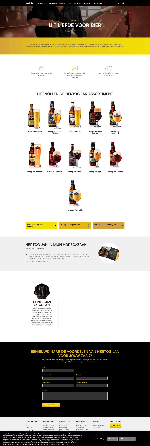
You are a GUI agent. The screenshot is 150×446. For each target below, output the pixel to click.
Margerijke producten (81, 425)
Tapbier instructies (63, 424)
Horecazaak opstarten (47, 431)
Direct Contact (96, 427)
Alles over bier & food (81, 424)
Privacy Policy (65, 444)
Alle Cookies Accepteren (128, 439)
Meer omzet (77, 3)
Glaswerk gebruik (63, 425)
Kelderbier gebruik (64, 429)
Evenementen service (47, 427)
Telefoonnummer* (82, 382)
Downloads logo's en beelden (35, 225)
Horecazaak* (46, 375)
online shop (116, 425)
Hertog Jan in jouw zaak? (71, 224)
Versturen (51, 405)
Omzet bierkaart (80, 427)
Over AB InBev (86, 3)
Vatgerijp (44, 308)
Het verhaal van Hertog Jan (105, 224)
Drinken (27, 425)
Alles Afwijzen (112, 439)
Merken (70, 3)
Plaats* (78, 375)
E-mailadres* (46, 382)
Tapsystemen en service (48, 429)
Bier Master (62, 431)
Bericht (44, 390)
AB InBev (95, 424)
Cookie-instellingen (99, 439)
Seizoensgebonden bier (82, 429)
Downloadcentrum (47, 424)
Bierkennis (62, 3)
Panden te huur (97, 3)
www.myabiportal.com (91, 362)
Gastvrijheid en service (82, 431)
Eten (27, 424)
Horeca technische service (49, 425)
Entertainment (29, 427)
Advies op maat (42, 3)
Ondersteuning (53, 3)
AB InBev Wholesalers (98, 425)
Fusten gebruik (63, 427)
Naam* (44, 367)
